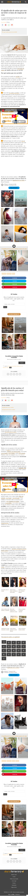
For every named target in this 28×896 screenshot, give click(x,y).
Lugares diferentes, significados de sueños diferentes (13, 630)
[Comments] (12, 25)
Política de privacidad (14, 878)
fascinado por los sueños (10, 431)
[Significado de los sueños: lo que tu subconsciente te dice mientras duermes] (21, 241)
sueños (2, 566)
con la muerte (22, 453)
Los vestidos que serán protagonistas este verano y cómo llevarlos (20, 347)
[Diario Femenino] (14, 2)
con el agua (8, 498)
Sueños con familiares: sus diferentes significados (22, 610)
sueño (8, 450)
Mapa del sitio (14, 887)
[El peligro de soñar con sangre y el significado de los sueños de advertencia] (21, 711)
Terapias (17, 760)
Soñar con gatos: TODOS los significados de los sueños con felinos (19, 690)
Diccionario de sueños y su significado (10, 637)
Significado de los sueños (19, 180)
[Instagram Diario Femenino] (14, 374)
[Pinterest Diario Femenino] (11, 374)
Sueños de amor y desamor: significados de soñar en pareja (14, 591)
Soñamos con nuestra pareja (13, 451)
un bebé (18, 76)
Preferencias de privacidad (12, 366)
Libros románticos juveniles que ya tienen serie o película (7, 347)
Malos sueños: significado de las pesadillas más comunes (13, 610)
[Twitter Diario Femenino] (17, 374)
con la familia (4, 453)
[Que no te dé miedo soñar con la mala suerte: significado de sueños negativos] (21, 728)
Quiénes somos (14, 874)
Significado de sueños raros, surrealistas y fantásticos (22, 591)
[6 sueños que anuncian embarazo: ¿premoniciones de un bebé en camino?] (7, 224)
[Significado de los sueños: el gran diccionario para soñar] (7, 206)
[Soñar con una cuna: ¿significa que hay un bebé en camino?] (21, 206)
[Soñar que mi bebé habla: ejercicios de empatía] (21, 224)
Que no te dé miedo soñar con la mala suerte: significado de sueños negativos (19, 725)
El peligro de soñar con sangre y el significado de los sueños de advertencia (20, 708)
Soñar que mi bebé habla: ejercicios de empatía (19, 222)
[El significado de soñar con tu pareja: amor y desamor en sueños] (7, 693)
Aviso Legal (14, 880)
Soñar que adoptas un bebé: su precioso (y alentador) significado (6, 239)
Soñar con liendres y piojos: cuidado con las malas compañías (6, 726)
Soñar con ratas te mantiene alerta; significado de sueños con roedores (6, 708)
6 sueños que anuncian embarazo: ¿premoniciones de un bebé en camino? (6, 221)
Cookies (14, 876)
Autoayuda (4, 273)
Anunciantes (14, 885)
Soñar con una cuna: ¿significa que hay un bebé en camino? (19, 204)
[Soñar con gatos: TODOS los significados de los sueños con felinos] (21, 693)
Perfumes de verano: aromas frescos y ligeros (20, 331)
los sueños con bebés (14, 93)
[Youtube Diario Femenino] (20, 374)
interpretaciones (5, 523)
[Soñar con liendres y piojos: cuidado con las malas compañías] (7, 728)
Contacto (14, 883)
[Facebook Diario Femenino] (8, 374)
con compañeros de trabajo (12, 501)
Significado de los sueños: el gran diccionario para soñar (6, 204)
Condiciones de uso (19, 366)
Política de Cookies (6, 367)
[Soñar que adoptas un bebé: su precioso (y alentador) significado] (7, 241)
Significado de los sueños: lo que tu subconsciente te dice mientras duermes (19, 238)
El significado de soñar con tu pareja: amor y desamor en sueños (6, 691)
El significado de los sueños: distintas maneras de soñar (14, 248)
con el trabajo (11, 453)
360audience (17, 894)
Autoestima (9, 273)
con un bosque (16, 498)
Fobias (13, 273)
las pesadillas (8, 503)
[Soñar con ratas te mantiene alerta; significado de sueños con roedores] (7, 711)
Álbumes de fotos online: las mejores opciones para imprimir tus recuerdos (7, 330)
